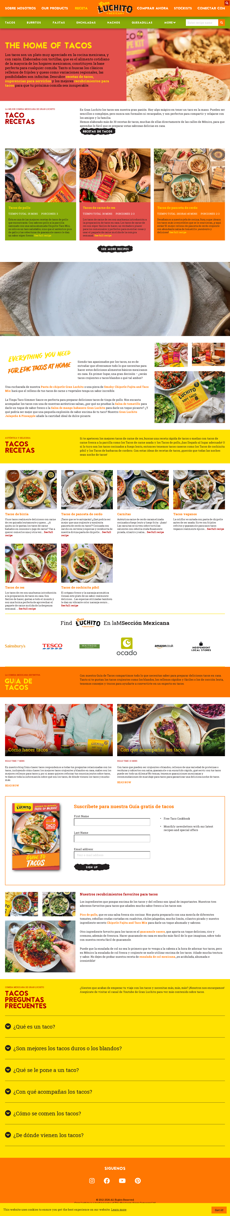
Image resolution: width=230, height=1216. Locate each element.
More (168, 22)
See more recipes (115, 249)
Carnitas (124, 514)
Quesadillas (142, 22)
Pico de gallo (88, 914)
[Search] (221, 22)
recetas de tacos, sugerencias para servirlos (49, 78)
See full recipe (155, 532)
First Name (81, 816)
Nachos (113, 22)
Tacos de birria (16, 514)
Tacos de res (14, 587)
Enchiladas (86, 22)
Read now (12, 785)
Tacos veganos (185, 514)
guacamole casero (152, 931)
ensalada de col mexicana (157, 956)
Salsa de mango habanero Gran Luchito (78, 408)
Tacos (10, 22)
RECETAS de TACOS (97, 131)
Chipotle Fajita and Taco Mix (127, 922)
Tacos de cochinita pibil (80, 587)
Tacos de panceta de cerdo (81, 514)
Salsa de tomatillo (127, 404)
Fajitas (59, 22)
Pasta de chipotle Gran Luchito (62, 387)
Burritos (34, 22)
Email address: (83, 849)
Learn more (118, 1209)
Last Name (81, 832)
